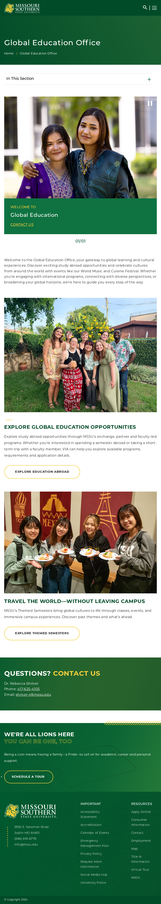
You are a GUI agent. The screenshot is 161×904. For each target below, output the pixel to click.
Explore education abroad (42, 472)
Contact (137, 833)
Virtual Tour (140, 870)
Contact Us (22, 225)
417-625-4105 (28, 689)
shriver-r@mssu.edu (33, 695)
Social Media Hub (93, 875)
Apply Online (141, 812)
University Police (93, 883)
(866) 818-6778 (25, 839)
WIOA (135, 877)
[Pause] (150, 103)
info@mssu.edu (26, 844)
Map (134, 849)
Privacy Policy (91, 854)
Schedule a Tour (29, 777)
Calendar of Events (94, 833)
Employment (141, 841)
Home (9, 53)
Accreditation (90, 825)
